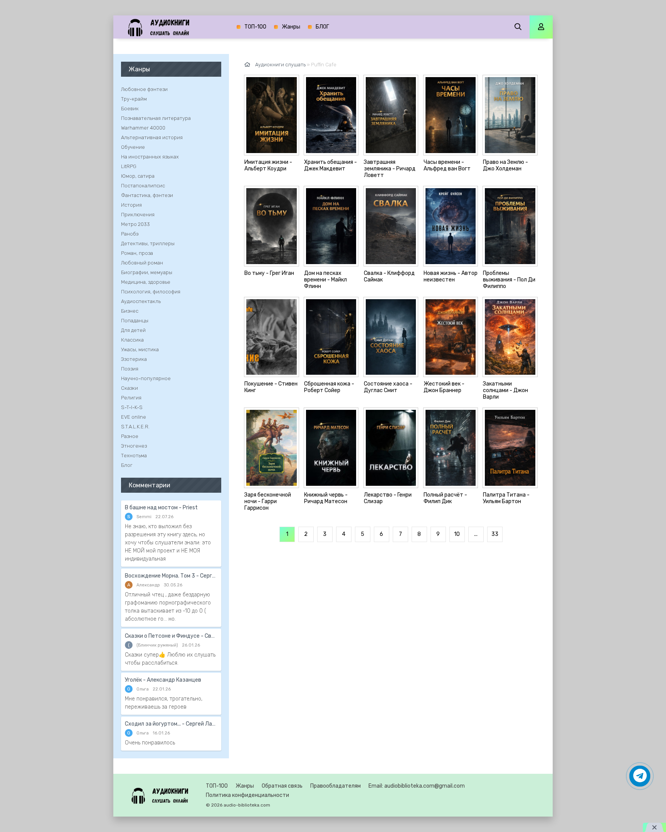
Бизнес (129, 311)
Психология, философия (150, 292)
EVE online (133, 417)
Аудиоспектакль (141, 301)
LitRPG (128, 166)
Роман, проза (137, 253)
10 (457, 534)
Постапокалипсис (143, 186)
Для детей (133, 330)
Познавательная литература (156, 118)
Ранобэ (130, 234)
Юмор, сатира (138, 176)
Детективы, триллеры (148, 243)
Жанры (291, 27)
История (131, 205)
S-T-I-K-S (132, 407)
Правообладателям (335, 786)
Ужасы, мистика (140, 349)
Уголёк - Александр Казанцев (163, 680)
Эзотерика (134, 359)
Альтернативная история (152, 137)
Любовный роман (142, 263)
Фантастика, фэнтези (147, 195)
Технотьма (134, 455)
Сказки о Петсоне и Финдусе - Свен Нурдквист (171, 636)
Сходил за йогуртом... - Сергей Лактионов (171, 724)
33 (494, 534)
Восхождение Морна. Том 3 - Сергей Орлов (171, 576)
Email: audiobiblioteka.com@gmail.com (416, 786)
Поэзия (129, 369)
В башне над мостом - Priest (161, 507)
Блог (127, 465)
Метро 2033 (135, 224)
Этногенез (134, 446)
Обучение (133, 147)
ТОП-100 (255, 27)
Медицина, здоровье (145, 282)
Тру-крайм (134, 99)
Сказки (129, 388)
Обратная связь (282, 786)
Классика (132, 340)
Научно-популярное (146, 378)
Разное (129, 436)
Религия (131, 398)
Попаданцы (134, 320)
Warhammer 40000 (143, 128)
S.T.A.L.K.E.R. (135, 426)
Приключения (138, 214)
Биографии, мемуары (146, 272)
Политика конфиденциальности (247, 795)
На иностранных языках (150, 157)
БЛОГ (322, 27)
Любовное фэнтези (144, 89)
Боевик (130, 108)
